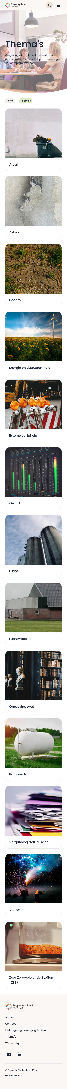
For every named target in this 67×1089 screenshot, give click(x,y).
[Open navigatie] (58, 5)
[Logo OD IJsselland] (16, 5)
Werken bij (12, 1043)
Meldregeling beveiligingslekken (25, 1030)
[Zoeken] (49, 5)
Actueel (10, 1017)
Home (10, 100)
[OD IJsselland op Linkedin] (19, 1054)
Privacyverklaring (13, 1075)
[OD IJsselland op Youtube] (9, 1054)
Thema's (10, 1037)
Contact (10, 1024)
